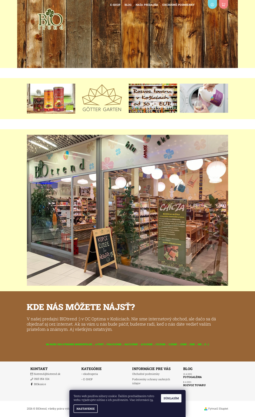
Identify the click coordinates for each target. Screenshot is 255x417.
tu (151, 400)
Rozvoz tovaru (194, 385)
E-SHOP (115, 4)
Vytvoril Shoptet (218, 408)
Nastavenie (85, 408)
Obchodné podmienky (178, 4)
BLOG (128, 4)
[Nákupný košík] (223, 4)
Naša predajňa (147, 4)
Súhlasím (171, 398)
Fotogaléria (192, 377)
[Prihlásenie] (212, 4)
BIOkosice (40, 384)
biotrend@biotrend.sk (47, 374)
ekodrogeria (90, 374)
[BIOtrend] (50, 18)
